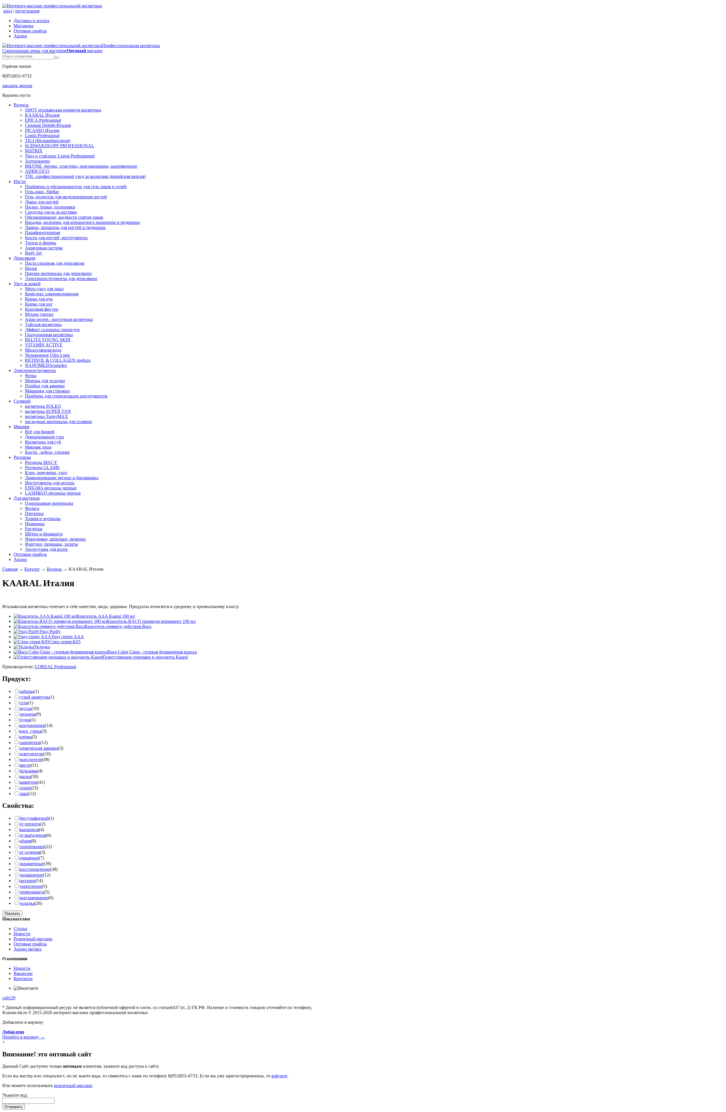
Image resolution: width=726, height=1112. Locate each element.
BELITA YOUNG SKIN (48, 339)
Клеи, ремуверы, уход (46, 472)
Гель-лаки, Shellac (42, 191)
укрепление (30, 886)
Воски (31, 268)
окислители (30, 759)
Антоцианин (37, 161)
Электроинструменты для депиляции (61, 278)
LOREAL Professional (55, 666)
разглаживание (33, 897)
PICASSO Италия (42, 130)
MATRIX (34, 150)
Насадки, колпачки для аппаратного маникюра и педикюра (82, 222)
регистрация (27, 11)
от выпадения (32, 835)
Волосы (21, 104)
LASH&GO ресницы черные (53, 493)
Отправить (14, 1107)
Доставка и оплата (31, 20)
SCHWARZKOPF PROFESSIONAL (59, 145)
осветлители (31, 753)
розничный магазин (73, 1085)
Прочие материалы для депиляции (58, 273)
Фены (30, 375)
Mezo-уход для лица (44, 288)
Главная (10, 569)
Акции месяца (27, 949)
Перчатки (34, 513)
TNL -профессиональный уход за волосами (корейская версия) (85, 176)
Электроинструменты (35, 370)
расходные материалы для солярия (58, 421)
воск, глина (30, 731)
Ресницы (22, 457)
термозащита (31, 892)
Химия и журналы (43, 518)
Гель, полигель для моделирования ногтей (66, 196)
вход (7, 11)
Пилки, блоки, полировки (50, 207)
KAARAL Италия (42, 115)
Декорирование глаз (44, 436)
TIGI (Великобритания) (47, 140)
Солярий (22, 401)
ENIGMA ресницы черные (51, 487)
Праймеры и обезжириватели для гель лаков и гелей (75, 186)
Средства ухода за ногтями (51, 212)
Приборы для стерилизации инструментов (66, 396)
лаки (23, 793)
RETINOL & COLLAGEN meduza (57, 360)
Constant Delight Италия (48, 125)
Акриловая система (44, 247)
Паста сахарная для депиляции (55, 263)
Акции (20, 35)
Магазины (23, 25)
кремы (25, 736)
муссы (25, 708)
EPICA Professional (43, 120)
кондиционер (32, 725)
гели (23, 702)
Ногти (20, 181)
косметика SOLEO (43, 406)
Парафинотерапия (42, 232)
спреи (25, 787)
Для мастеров (27, 498)
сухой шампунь (34, 697)
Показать (12, 913)
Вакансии (23, 973)
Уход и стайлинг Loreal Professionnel (60, 156)
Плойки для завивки (45, 385)
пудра (24, 719)
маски (25, 776)
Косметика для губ (43, 442)
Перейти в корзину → (23, 1034)
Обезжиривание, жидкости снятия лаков (64, 217)
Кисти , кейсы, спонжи (47, 452)
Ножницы (35, 523)
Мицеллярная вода (43, 350)
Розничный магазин (33, 938)
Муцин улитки (39, 314)
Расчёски (34, 528)
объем (25, 840)
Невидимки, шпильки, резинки (55, 539)
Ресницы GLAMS (42, 467)
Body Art (33, 253)
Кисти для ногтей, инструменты (56, 237)
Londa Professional (42, 135)
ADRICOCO (37, 171)
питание (27, 880)
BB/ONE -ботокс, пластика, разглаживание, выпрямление (81, 166)
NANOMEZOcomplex (46, 365)
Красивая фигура (41, 309)
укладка (27, 903)
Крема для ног (39, 304)
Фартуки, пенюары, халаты (51, 544)
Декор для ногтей (42, 201)
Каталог (32, 569)
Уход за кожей (27, 283)
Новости (22, 933)
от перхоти (29, 823)
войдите (279, 1075)
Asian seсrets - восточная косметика (59, 319)
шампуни (28, 782)
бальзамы (28, 770)
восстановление (34, 869)
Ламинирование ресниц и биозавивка (61, 477)
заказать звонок (17, 85)
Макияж (21, 426)
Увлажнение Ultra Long (47, 355)
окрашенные (31, 863)
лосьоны (27, 714)
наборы (26, 691)
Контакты (23, 978)
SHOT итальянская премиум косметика (63, 110)
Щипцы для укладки (45, 380)
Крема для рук (39, 299)
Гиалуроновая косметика (49, 334)
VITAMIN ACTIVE (43, 344)
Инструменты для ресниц (50, 482)
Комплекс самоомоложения (51, 293)
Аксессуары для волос (46, 549)
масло (25, 765)
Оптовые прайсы (30, 30)
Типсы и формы (40, 242)
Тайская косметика (43, 324)
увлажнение (31, 875)
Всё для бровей (39, 431)
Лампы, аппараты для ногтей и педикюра (65, 227)
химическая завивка (38, 748)
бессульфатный (34, 818)
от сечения (29, 852)
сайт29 (8, 997)
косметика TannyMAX (46, 416)
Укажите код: (15, 1095)
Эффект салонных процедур (52, 329)
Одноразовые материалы (49, 503)
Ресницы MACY (41, 462)
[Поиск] (57, 57)
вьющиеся (29, 829)
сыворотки (29, 742)
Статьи (20, 928)
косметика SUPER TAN (48, 411)
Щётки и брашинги (44, 533)
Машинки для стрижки (47, 390)
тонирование (32, 846)
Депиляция (24, 258)
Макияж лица (38, 447)
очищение (29, 857)
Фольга (32, 508)
